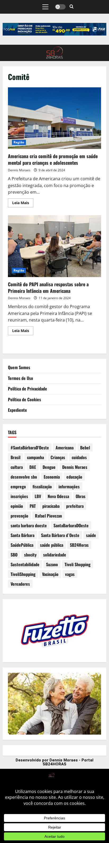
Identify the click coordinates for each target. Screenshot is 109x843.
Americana (65, 447)
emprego (18, 486)
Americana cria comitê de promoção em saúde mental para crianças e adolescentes (54, 118)
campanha (35, 457)
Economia (52, 477)
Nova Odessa (58, 496)
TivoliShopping (23, 574)
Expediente (17, 410)
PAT (33, 506)
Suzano (52, 564)
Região (18, 142)
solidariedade (54, 554)
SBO (14, 554)
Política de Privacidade (27, 388)
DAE (32, 467)
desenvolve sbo (24, 477)
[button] (45, 6)
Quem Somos (19, 367)
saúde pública (51, 545)
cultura (17, 467)
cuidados (79, 457)
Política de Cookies (24, 399)
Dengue (49, 467)
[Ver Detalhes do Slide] (54, 29)
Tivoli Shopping (77, 564)
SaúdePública (22, 545)
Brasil (15, 457)
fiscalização (42, 486)
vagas (70, 574)
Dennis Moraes (19, 170)
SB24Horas (79, 545)
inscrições (19, 496)
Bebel (85, 447)
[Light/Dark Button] (60, 6)
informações (69, 486)
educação (74, 477)
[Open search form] (72, 6)
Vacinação (50, 574)
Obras (80, 496)
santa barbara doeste (29, 525)
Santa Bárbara (22, 535)
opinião (17, 506)
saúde (91, 535)
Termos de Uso (20, 378)
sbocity (30, 554)
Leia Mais (22, 201)
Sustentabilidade (25, 564)
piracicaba (51, 506)
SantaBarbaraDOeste (71, 525)
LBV (38, 496)
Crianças (58, 457)
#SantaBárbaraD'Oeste (30, 447)
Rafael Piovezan (48, 516)
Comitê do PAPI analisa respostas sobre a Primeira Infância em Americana (54, 246)
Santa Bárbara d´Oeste (60, 535)
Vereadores (20, 584)
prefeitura (75, 506)
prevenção (19, 516)
